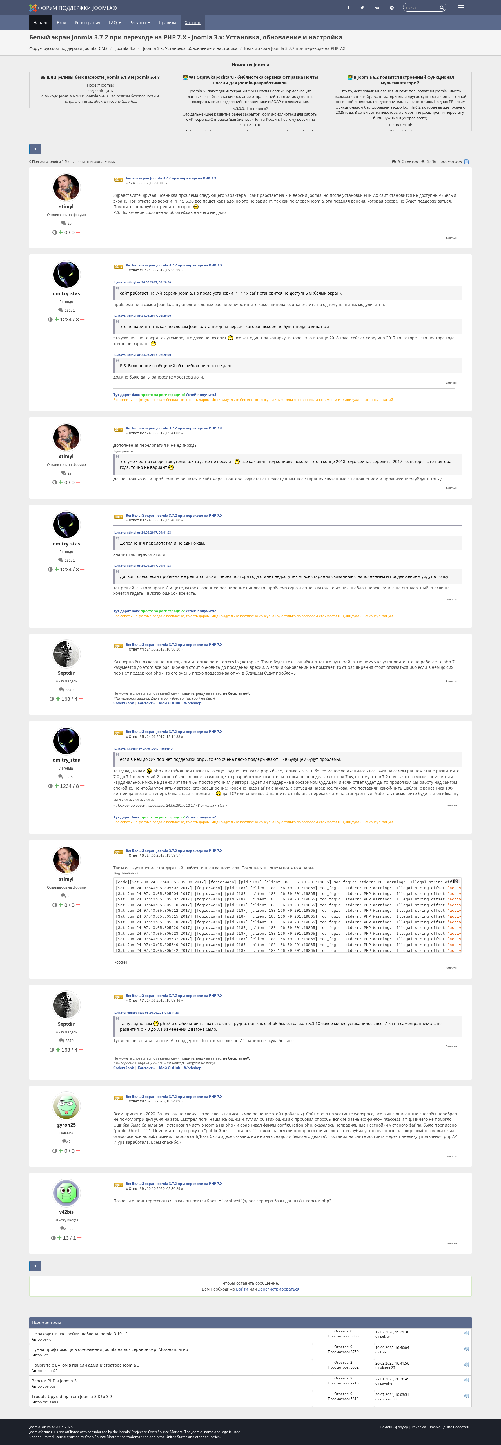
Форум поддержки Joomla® (77, 7)
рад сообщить (100, 90)
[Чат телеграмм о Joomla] (392, 7)
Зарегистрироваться (278, 1289)
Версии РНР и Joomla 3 (54, 1380)
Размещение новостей (449, 1426)
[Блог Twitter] (362, 7)
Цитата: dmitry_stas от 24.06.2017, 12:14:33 (146, 1012)
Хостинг (193, 22)
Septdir (66, 673)
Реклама (419, 1426)
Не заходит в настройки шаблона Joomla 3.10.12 (80, 1333)
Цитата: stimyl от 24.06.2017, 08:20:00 (142, 282)
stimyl (66, 206)
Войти (242, 1289)
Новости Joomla (251, 65)
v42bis (66, 1212)
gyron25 (66, 1125)
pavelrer (387, 1383)
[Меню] (461, 7)
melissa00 (51, 1401)
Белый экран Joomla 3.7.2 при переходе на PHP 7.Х (171, 178)
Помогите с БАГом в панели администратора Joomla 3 (85, 1365)
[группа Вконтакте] (377, 7)
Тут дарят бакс (126, 394)
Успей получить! (201, 394)
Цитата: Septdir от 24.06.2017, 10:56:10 (143, 749)
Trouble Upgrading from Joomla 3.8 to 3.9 (72, 1396)
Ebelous (49, 1386)
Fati (45, 1354)
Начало (40, 22)
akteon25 (50, 1370)
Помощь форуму (394, 1426)
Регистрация (87, 22)
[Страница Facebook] (348, 7)
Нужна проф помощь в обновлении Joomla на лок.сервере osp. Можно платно (110, 1349)
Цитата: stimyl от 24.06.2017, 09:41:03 (142, 532)
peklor (48, 1339)
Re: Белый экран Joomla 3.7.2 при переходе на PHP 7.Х (174, 265)
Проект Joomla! (100, 85)
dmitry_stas (66, 293)
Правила (167, 22)
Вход (61, 22)
